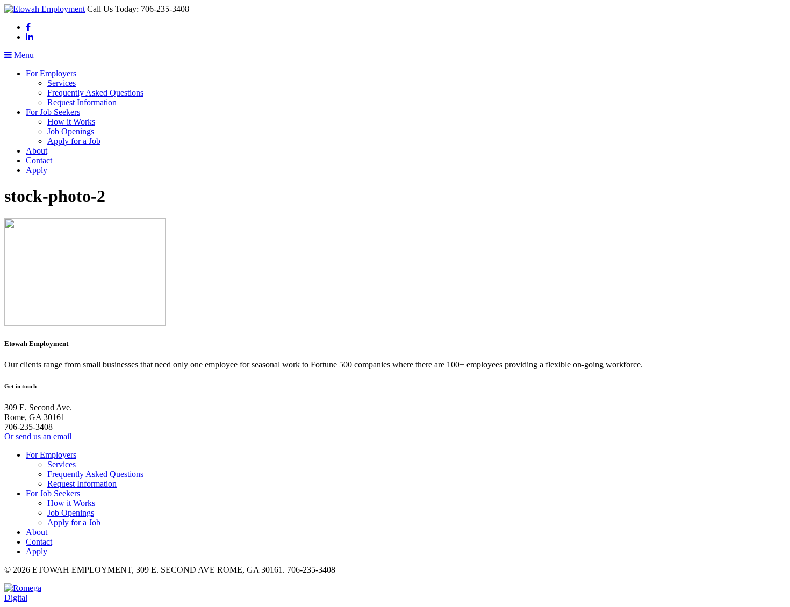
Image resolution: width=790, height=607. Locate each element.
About (36, 150)
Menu (23, 55)
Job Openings (70, 131)
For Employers (51, 73)
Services (61, 83)
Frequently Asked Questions (95, 92)
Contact (39, 160)
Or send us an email (37, 436)
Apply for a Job (73, 141)
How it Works (71, 121)
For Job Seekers (53, 112)
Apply (36, 170)
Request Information (82, 102)
